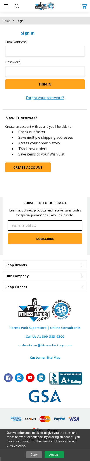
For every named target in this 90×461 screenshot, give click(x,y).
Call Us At (45, 336)
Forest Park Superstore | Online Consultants (45, 327)
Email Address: (16, 42)
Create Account (28, 167)
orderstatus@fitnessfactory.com (45, 345)
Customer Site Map (45, 357)
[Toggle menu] (6, 6)
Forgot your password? (45, 97)
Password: (13, 62)
